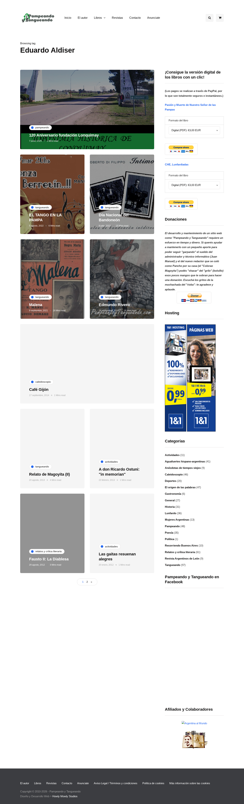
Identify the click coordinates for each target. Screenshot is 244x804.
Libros (98, 17)
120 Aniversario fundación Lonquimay (64, 135)
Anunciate (153, 17)
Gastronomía (173, 493)
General (170, 500)
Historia (170, 506)
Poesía (169, 532)
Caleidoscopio (174, 474)
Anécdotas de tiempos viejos (183, 467)
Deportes (170, 480)
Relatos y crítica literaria (180, 552)
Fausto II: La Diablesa (49, 559)
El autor (83, 17)
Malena (35, 305)
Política (169, 539)
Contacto (135, 17)
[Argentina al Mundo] (194, 723)
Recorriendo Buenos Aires (181, 545)
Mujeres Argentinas (177, 519)
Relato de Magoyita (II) (49, 474)
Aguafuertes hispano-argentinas (185, 461)
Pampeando (172, 526)
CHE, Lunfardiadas (176, 164)
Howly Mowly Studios (65, 796)
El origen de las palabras (180, 487)
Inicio (67, 17)
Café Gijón (38, 389)
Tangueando (172, 564)
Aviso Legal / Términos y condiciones (115, 783)
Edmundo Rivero (114, 305)
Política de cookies (153, 783)
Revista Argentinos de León (182, 558)
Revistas (117, 17)
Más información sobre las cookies (189, 783)
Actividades (172, 455)
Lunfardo (170, 513)
